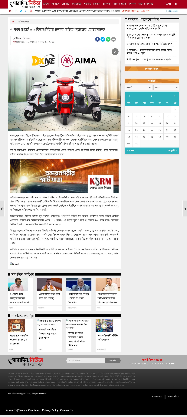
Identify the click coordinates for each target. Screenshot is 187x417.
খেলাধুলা (106, 4)
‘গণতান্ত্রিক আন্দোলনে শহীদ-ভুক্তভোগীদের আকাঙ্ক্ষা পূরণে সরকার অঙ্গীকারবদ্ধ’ (107, 300)
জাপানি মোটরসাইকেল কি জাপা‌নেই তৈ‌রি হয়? (150, 44)
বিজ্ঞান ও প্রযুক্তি (119, 4)
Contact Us (66, 410)
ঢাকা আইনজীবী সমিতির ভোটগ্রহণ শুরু (108, 337)
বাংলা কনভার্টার (157, 396)
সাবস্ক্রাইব (113, 360)
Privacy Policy (50, 410)
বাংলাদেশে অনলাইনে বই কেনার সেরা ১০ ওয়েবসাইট (19, 340)
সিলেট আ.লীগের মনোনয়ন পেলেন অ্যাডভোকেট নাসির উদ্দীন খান (76, 339)
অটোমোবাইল (23, 21)
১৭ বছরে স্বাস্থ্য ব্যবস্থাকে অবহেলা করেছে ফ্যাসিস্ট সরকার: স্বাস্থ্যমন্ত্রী (20, 300)
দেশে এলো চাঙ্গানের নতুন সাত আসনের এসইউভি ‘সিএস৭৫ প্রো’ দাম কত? (151, 36)
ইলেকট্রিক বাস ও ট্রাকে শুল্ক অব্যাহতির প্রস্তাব (150, 59)
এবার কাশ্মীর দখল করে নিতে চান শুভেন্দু (49, 296)
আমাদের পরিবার (173, 396)
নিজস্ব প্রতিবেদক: (23, 38)
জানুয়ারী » (173, 150)
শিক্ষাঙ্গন (132, 4)
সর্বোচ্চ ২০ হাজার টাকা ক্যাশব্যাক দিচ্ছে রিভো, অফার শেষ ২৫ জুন (150, 51)
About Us (11, 410)
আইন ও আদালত (146, 4)
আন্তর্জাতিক (76, 4)
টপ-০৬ (11, 350)
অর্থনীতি (87, 4)
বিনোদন (96, 4)
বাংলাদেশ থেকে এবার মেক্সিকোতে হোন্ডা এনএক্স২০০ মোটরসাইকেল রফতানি (147, 27)
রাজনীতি (65, 4)
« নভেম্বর (130, 150)
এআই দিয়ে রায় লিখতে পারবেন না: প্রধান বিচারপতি (78, 298)
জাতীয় (46, 4)
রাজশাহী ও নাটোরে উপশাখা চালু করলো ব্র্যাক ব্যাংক (48, 334)
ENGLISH (173, 11)
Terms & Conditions (29, 410)
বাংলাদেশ (55, 4)
